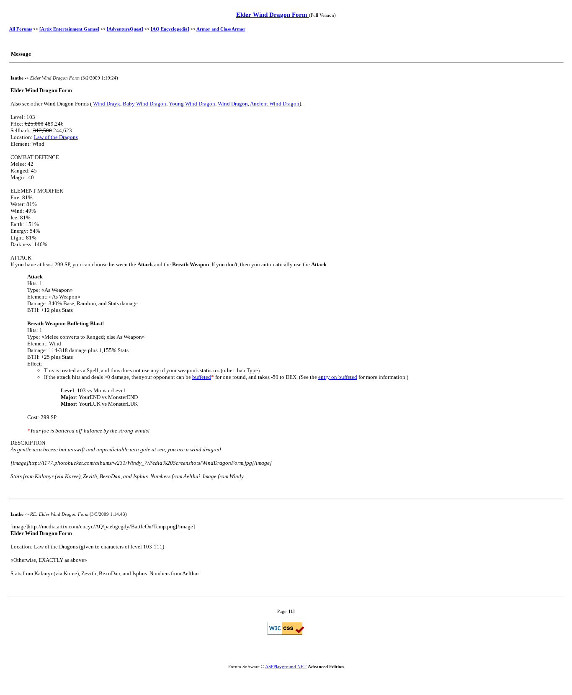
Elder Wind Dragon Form (272, 14)
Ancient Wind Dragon (274, 103)
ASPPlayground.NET (286, 666)
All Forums (20, 28)
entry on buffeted (337, 377)
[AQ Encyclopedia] (170, 28)
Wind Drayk (106, 103)
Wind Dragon (233, 103)
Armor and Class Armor (220, 28)
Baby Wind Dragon (144, 103)
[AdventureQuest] (125, 28)
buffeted (201, 377)
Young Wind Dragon (192, 103)
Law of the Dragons (56, 137)
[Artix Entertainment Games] (69, 28)
